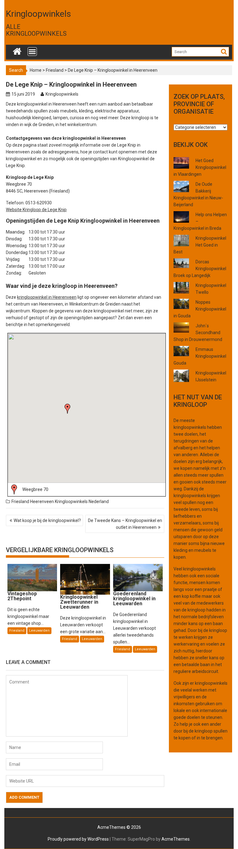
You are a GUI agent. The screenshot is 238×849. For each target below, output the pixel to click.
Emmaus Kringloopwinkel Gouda (200, 356)
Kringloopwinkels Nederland (82, 501)
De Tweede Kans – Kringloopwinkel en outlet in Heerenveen (125, 524)
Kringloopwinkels (38, 14)
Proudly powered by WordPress (78, 839)
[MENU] (32, 51)
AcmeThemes (175, 839)
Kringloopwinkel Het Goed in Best (200, 245)
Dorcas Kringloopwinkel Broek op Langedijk (200, 268)
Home (36, 70)
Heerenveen (42, 501)
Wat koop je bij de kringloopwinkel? (47, 520)
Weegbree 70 (35, 489)
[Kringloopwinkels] (17, 50)
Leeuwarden (39, 631)
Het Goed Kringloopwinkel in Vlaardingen (200, 167)
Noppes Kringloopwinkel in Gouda (200, 309)
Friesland (55, 70)
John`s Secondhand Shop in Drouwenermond (198, 332)
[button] (67, 408)
